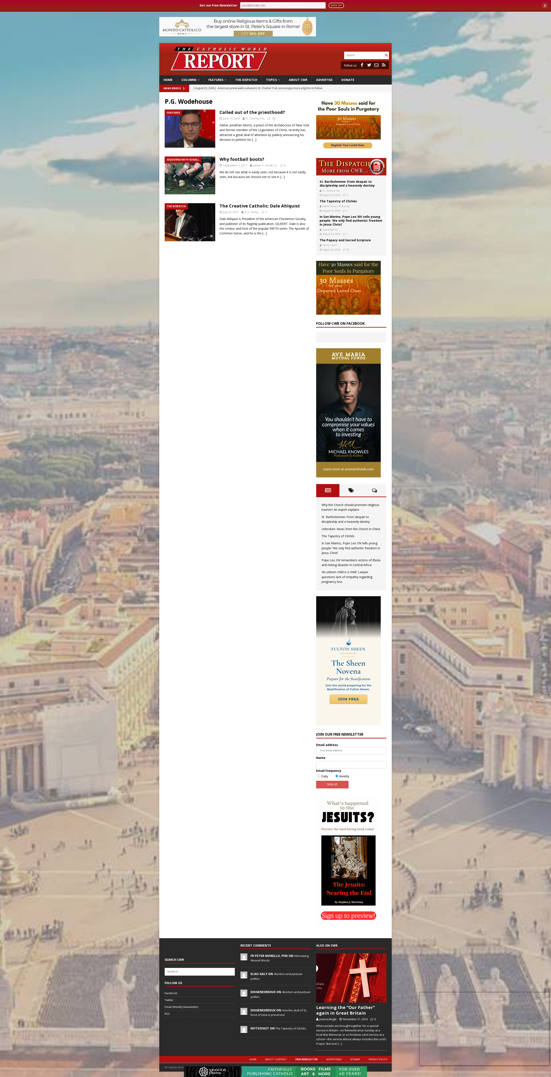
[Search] (386, 55)
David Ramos (330, 229)
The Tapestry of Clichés (338, 201)
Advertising (334, 1059)
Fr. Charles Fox (255, 118)
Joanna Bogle (328, 1019)
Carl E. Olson (330, 245)
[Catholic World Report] (275, 73)
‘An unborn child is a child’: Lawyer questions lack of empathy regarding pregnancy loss (347, 577)
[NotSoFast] (243, 1030)
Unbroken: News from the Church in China (351, 529)
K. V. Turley (252, 212)
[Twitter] (369, 65)
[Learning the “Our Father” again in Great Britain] (351, 978)
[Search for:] (364, 55)
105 (273, 118)
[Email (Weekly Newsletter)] (376, 65)
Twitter (169, 1000)
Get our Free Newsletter (218, 5)
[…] (254, 140)
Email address (327, 745)
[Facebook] (362, 65)
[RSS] (384, 65)
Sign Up (336, 5)
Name (320, 758)
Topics (271, 80)
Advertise (324, 80)
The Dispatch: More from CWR (351, 166)
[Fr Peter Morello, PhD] (243, 958)
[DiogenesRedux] (243, 994)
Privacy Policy (378, 1059)
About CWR (298, 80)
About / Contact (276, 1059)
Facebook (171, 993)
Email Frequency (328, 771)
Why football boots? (242, 159)
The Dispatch (246, 80)
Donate (347, 80)
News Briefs (172, 88)
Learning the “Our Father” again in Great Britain (345, 1010)
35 (347, 249)
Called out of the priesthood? (252, 112)
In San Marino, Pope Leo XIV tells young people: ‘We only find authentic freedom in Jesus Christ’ (351, 220)
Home (168, 80)
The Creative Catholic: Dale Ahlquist (260, 206)
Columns (189, 80)
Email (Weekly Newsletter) (181, 1007)
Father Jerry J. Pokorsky (336, 206)
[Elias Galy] (243, 976)
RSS (167, 1014)
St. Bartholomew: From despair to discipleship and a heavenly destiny (347, 183)
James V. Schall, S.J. (265, 165)
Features (215, 80)
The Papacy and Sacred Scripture (345, 240)
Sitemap (355, 1059)
